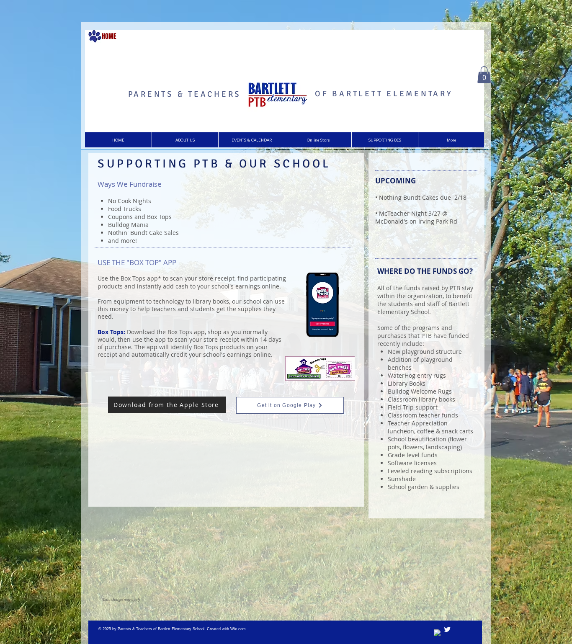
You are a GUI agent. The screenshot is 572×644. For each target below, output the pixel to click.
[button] (484, 74)
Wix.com (238, 629)
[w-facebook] (437, 633)
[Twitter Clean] (447, 629)
